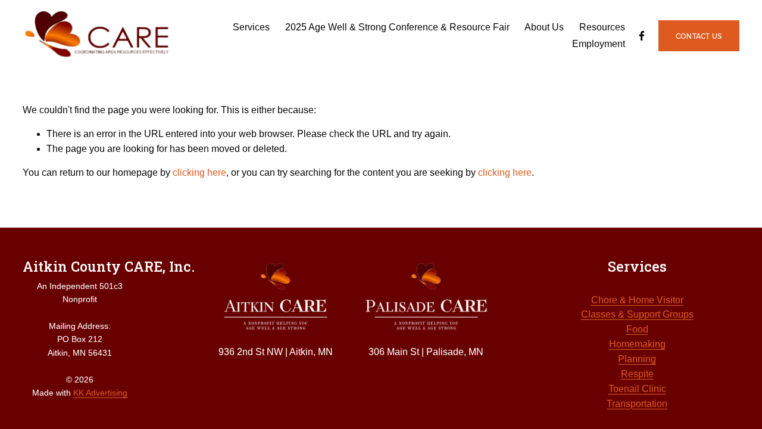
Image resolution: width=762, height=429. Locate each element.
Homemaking (637, 344)
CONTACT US (699, 36)
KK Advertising (100, 392)
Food (637, 329)
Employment (598, 44)
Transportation (637, 404)
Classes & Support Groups (637, 314)
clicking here (199, 172)
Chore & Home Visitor (637, 300)
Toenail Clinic (637, 389)
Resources (602, 27)
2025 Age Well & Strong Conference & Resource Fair (397, 27)
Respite (637, 374)
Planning (637, 359)
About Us (544, 27)
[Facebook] (642, 36)
